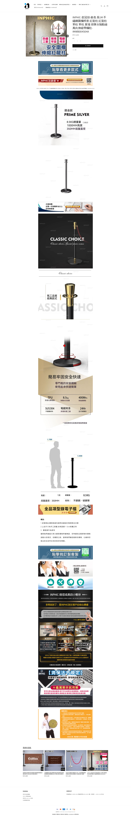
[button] (101, 6)
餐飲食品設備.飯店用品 (64, 4)
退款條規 (54, 814)
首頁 (35, 4)
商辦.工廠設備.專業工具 (84, 4)
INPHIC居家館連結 (27, 796)
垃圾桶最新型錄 (26, 800)
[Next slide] (67, 36)
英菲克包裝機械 (26, 794)
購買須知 (62, 814)
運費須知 (58, 814)
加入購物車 (88, 45)
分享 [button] (75, 49)
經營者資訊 (76, 814)
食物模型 (74, 4)
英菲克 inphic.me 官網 (28, 798)
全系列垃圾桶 (55, 4)
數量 (73, 38)
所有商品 (39, 4)
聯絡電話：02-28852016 (69, 814)
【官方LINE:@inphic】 (39, 7)
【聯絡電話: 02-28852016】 (51, 7)
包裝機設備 (46, 4)
